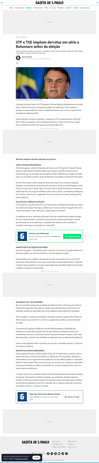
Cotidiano (28, 8)
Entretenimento (38, 8)
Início (17, 37)
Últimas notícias (19, 8)
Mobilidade (60, 8)
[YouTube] (59, 453)
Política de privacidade (21, 459)
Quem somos (56, 441)
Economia (53, 8)
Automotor (68, 8)
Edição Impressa (85, 8)
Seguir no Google (39, 453)
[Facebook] (48, 453)
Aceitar (36, 457)
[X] (55, 453)
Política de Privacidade (58, 447)
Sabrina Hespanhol (27, 57)
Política (46, 8)
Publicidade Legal (57, 444)
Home (11, 8)
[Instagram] (51, 453)
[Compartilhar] (97, 2)
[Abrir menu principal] (1, 2)
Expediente (71, 444)
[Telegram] (62, 453)
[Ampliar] (81, 70)
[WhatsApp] (66, 453)
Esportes (76, 8)
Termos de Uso (72, 447)
